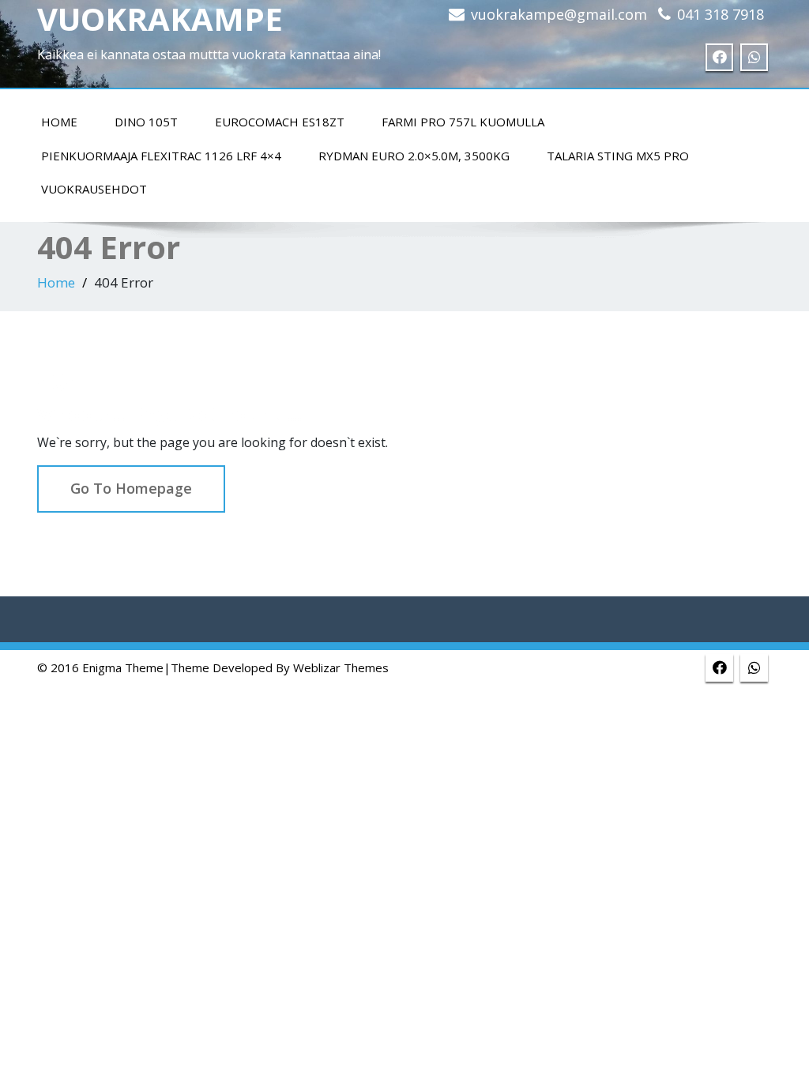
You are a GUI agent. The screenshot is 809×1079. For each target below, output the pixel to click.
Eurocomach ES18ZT (279, 122)
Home (59, 122)
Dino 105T (146, 122)
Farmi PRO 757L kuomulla (463, 122)
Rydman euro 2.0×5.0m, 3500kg (414, 156)
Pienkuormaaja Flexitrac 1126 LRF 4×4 (161, 156)
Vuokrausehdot (94, 189)
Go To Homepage (131, 488)
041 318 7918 (720, 14)
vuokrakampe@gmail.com (559, 14)
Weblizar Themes (341, 667)
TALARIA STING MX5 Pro (618, 156)
